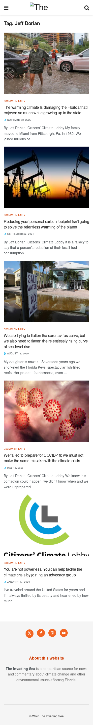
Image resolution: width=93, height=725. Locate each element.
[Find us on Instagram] (52, 633)
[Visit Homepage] (46, 7)
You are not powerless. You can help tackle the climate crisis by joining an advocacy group (43, 571)
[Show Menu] (6, 7)
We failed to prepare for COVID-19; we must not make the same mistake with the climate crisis (43, 457)
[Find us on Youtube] (64, 633)
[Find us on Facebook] (41, 633)
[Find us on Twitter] (29, 633)
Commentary (15, 101)
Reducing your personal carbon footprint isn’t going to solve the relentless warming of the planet (46, 224)
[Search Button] (86, 7)
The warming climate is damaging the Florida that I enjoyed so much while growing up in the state (46, 109)
